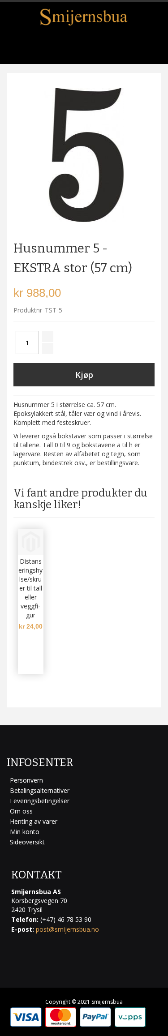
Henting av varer (33, 821)
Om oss (21, 811)
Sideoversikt (27, 842)
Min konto (24, 831)
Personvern (26, 780)
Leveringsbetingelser (39, 800)
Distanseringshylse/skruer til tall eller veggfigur (30, 588)
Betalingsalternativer (39, 790)
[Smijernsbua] (84, 17)
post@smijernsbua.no (67, 929)
